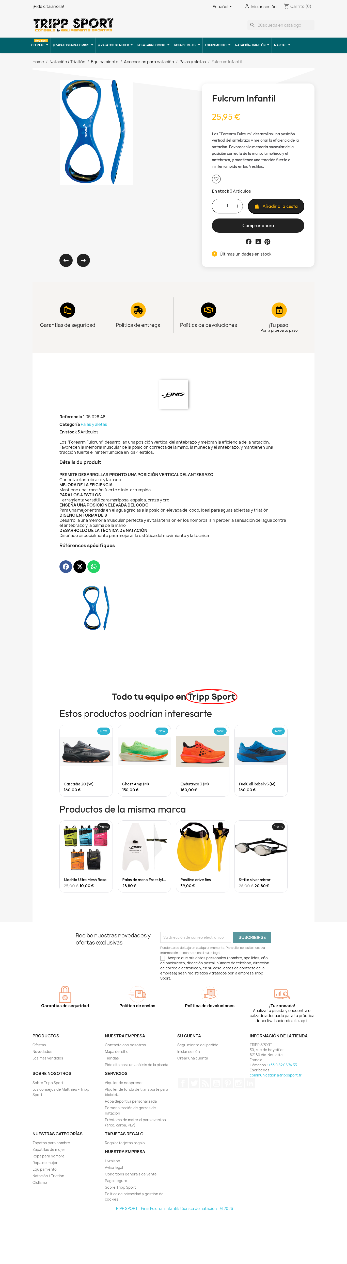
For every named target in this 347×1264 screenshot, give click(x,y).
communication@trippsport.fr (276, 1075)
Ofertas (39, 1044)
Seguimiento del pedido (197, 1044)
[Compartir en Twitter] (258, 241)
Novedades (42, 1051)
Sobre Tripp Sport (48, 1082)
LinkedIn (250, 1083)
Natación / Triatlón (48, 1175)
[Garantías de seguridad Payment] (67, 310)
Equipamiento (45, 1169)
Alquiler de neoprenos (124, 1082)
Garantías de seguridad (67, 325)
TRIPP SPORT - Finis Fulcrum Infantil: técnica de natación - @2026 (173, 1208)
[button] (216, 179)
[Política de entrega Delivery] (138, 310)
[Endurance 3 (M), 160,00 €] (202, 760)
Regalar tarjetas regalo (125, 1142)
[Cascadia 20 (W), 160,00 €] (86, 760)
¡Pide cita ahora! (48, 6)
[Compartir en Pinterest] (267, 241)
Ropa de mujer (45, 1162)
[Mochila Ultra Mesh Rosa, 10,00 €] (86, 856)
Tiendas (112, 1058)
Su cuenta (189, 1036)
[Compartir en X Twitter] (79, 566)
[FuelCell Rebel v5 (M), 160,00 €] (261, 760)
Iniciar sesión (188, 1051)
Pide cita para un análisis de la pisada (136, 1064)
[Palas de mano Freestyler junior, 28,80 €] (144, 856)
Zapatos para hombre (51, 1142)
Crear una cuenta (192, 1058)
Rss (205, 1083)
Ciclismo (40, 1182)
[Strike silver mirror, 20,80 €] (261, 856)
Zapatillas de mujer (49, 1149)
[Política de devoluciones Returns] (208, 310)
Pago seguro (116, 1180)
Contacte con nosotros (125, 1044)
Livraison (112, 1160)
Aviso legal (114, 1167)
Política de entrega (138, 325)
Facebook (183, 1083)
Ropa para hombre (49, 1156)
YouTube (216, 1083)
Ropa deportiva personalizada (131, 1101)
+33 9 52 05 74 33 (283, 1065)
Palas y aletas (94, 424)
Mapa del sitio (117, 1051)
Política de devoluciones (208, 325)
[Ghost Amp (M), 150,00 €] (144, 760)
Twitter (194, 1083)
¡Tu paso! (279, 325)
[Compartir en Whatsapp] (93, 566)
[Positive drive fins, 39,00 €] (202, 856)
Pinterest (228, 1083)
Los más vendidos (48, 1058)
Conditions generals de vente (131, 1174)
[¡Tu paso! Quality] (279, 310)
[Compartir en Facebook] (249, 241)
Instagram (239, 1083)
